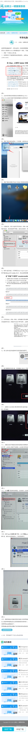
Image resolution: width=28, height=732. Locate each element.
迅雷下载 (8, 729)
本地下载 (20, 729)
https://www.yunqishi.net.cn (8, 726)
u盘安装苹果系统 (7, 630)
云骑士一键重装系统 (12, 33)
